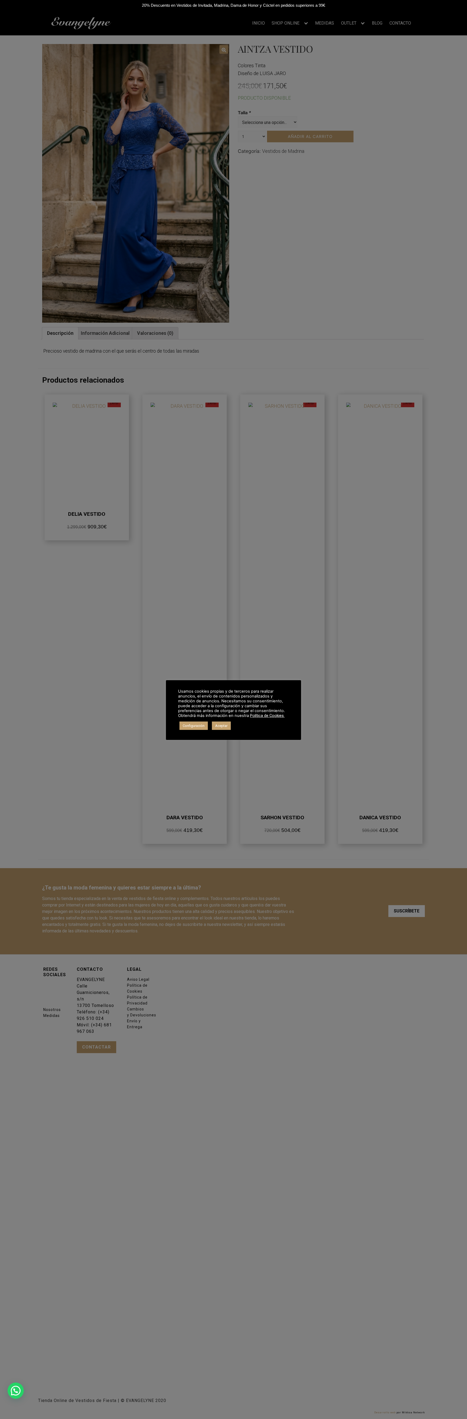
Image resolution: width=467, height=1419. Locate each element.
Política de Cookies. (267, 715)
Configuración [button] (194, 726)
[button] (16, 1391)
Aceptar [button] (221, 726)
